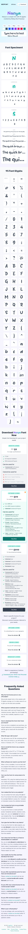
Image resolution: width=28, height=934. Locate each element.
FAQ (8, 929)
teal (24, 29)
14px (4, 25)
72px (23, 25)
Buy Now (14, 486)
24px (9, 25)
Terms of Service (14, 930)
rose (21, 29)
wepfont (10, 925)
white (4, 29)
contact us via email (11, 876)
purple (15, 29)
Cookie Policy (22, 929)
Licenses (4, 929)
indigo (12, 29)
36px (14, 25)
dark (7, 29)
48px (18, 25)
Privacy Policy (14, 929)
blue (10, 29)
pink (18, 29)
